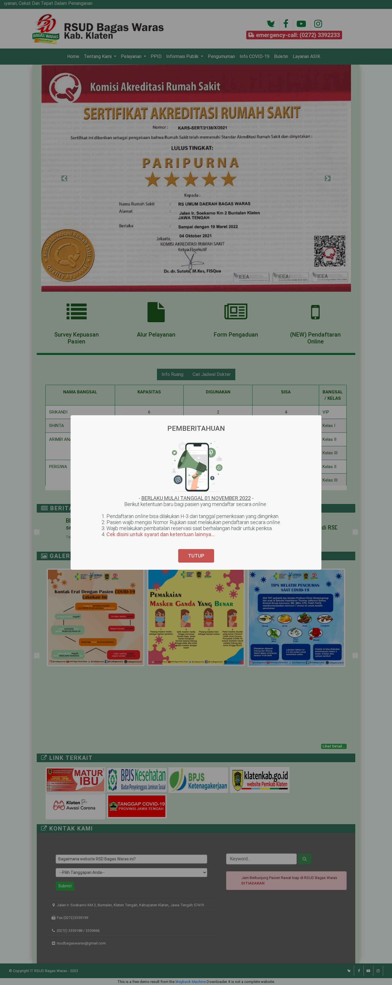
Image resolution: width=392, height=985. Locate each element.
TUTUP (196, 556)
